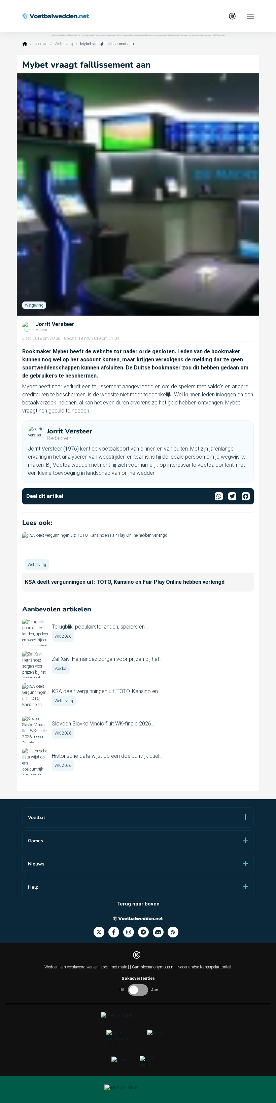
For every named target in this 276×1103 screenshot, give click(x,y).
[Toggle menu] (250, 16)
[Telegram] (145, 932)
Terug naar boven (138, 904)
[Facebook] (115, 932)
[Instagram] (130, 932)
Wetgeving (64, 43)
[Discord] (160, 932)
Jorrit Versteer (55, 324)
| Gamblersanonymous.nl (152, 967)
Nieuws (40, 43)
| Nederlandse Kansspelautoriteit (203, 967)
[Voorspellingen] (175, 932)
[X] (101, 932)
